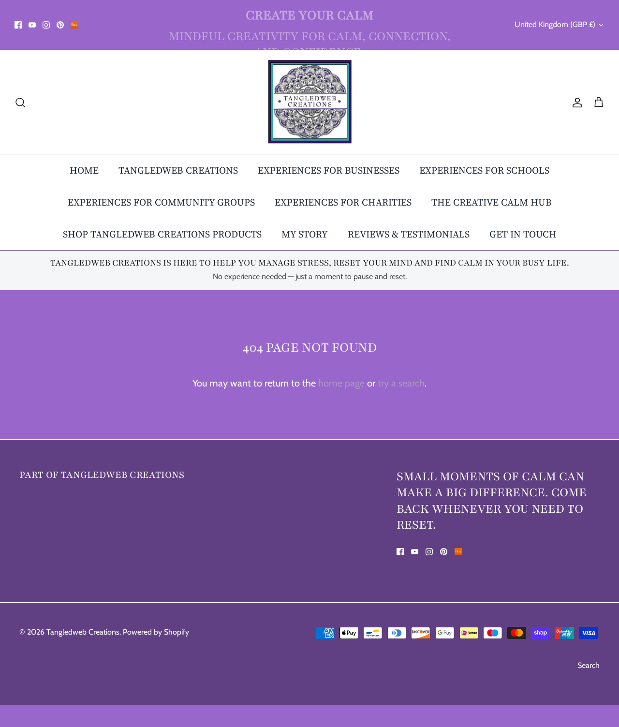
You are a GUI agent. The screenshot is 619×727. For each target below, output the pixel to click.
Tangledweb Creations (82, 632)
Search (588, 665)
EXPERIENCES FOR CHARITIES (343, 202)
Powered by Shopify (156, 632)
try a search (401, 383)
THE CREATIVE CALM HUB (491, 202)
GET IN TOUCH (523, 234)
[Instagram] (46, 25)
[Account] (575, 101)
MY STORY (304, 234)
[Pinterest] (60, 25)
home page (341, 383)
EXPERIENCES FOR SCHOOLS (484, 170)
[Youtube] (32, 25)
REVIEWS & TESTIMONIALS (409, 234)
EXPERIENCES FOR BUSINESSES (328, 170)
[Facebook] (18, 25)
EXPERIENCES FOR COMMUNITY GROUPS (161, 202)
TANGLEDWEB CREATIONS (178, 170)
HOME (84, 170)
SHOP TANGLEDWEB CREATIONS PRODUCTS (162, 234)
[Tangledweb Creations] (309, 102)
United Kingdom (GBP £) (555, 24)
